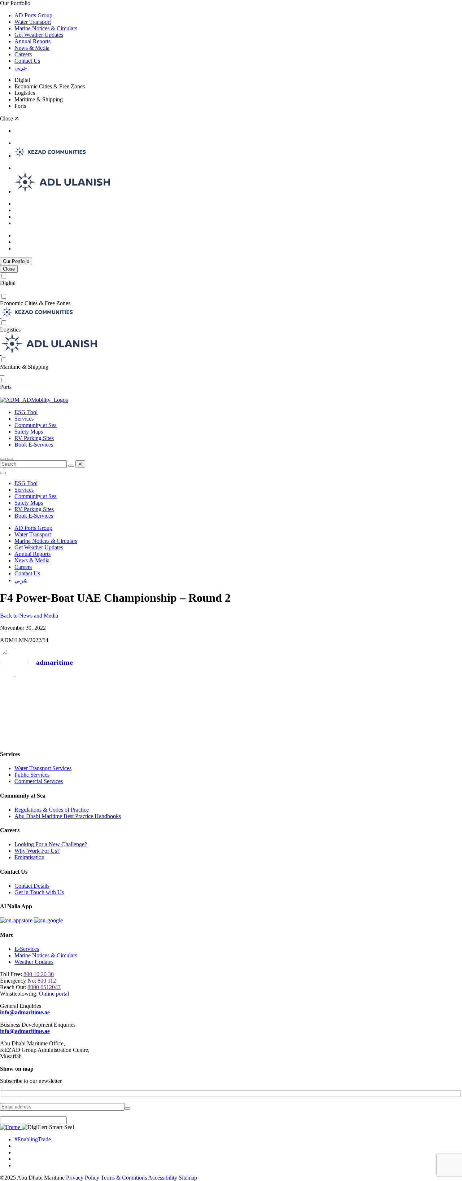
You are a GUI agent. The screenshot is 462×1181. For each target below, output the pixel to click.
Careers (23, 54)
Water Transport (32, 22)
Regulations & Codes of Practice (51, 810)
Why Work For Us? (37, 851)
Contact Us (27, 61)
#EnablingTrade (32, 1139)
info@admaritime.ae (25, 1012)
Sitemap (188, 1178)
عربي (20, 68)
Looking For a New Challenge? (50, 844)
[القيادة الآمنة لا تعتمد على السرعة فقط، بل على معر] (231, 710)
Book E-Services (33, 445)
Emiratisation (29, 857)
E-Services (26, 949)
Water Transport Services (42, 768)
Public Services (31, 775)
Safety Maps (28, 432)
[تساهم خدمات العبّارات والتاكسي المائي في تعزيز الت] (324, 710)
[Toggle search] (3, 459)
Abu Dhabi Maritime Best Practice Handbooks (67, 816)
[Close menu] (3, 473)
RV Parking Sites (34, 438)
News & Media (31, 48)
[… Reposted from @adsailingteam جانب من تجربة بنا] (45, 710)
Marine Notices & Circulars (45, 28)
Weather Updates (33, 962)
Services (24, 419)
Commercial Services (38, 781)
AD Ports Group (33, 15)
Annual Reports (32, 41)
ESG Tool (26, 412)
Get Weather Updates (38, 35)
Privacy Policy (83, 1178)
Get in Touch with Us (39, 892)
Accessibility (163, 1178)
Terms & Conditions (124, 1178)
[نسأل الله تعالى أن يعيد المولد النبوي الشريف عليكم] (138, 710)
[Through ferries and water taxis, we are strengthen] (417, 710)
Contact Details (31, 886)
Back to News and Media (29, 616)
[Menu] (10, 459)
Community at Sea (35, 425)
